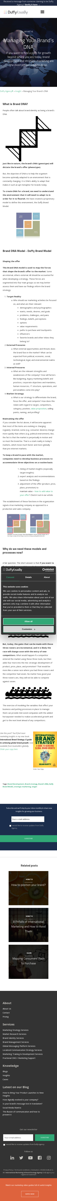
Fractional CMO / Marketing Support (19, 1058)
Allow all (28, 621)
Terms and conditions (22, 1170)
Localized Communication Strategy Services (22, 1050)
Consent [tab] (10, 577)
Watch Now (29, 1194)
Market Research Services (14, 1034)
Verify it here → (32, 4)
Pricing (6, 1016)
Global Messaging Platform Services (19, 1046)
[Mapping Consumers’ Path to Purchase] (28, 945)
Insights (6, 1075)
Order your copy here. (9, 749)
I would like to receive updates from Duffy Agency (27, 826)
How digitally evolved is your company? (20, 1099)
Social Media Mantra (12, 1107)
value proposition (39, 408)
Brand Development (16, 784)
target (34, 787)
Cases (5, 1079)
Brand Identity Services (13, 1038)
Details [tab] (28, 577)
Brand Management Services (16, 1042)
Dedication (35, 1170)
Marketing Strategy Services (15, 1030)
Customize (27, 629)
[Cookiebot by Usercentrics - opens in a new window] (42, 570)
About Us (7, 1008)
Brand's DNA (43, 784)
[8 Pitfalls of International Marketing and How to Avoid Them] (28, 908)
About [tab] (47, 577)
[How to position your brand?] (28, 871)
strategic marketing (22, 787)
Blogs (5, 1071)
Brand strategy (31, 784)
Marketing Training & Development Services (23, 1054)
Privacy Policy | (8, 1170)
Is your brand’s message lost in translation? (22, 1103)
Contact (6, 1012)
